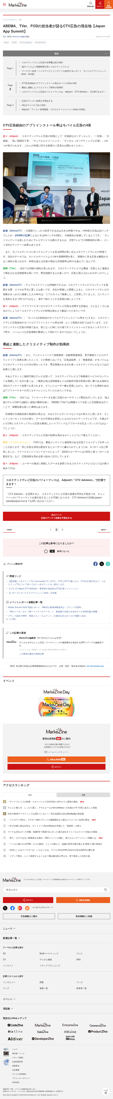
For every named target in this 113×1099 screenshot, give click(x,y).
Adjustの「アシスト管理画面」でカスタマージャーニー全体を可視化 (53, 109)
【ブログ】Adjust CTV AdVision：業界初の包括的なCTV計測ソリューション (43, 588)
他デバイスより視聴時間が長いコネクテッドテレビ (45, 66)
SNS (78, 959)
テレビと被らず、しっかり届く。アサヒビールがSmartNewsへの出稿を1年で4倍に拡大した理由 (52, 807)
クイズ (6, 988)
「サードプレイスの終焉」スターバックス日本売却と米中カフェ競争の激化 (43, 801)
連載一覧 (44, 988)
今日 (30, 795)
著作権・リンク (18, 1053)
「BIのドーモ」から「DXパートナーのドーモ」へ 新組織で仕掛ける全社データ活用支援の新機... (53, 611)
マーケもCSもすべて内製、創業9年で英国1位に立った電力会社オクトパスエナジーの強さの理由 (52, 831)
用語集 (6, 1008)
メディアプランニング (50, 965)
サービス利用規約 (19, 1074)
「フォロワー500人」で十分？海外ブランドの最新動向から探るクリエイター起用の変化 (48, 819)
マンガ (79, 982)
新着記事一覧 (10, 938)
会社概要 (15, 1070)
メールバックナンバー (58, 751)
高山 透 (6, 36)
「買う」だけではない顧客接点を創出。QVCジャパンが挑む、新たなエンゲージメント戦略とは (52, 837)
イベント (7, 999)
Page (10, 68)
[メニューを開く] (4, 4)
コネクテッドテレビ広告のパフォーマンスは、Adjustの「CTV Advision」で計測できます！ (64, 91)
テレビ (6, 42)
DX (4, 953)
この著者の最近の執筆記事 (31, 653)
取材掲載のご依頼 (84, 916)
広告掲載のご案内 (29, 916)
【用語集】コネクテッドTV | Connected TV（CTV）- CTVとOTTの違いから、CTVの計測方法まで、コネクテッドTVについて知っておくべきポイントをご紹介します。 (56, 583)
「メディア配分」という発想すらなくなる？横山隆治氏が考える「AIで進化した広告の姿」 (50, 855)
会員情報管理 (17, 1061)
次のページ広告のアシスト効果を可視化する (56, 516)
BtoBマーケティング (49, 953)
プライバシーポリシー (21, 1078)
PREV (9, 529)
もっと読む (11, 618)
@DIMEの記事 (22, 235)
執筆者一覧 (81, 988)
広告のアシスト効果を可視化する (37, 100)
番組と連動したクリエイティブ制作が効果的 (42, 87)
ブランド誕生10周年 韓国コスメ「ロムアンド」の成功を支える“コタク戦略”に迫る (47, 615)
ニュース (7, 928)
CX (4, 959)
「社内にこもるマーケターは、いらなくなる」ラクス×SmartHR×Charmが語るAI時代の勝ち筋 (51, 849)
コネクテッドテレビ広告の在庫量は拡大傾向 (42, 62)
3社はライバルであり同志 (34, 105)
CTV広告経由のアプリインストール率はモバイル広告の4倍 (49, 83)
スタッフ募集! (17, 1057)
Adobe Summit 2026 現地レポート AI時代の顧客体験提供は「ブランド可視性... (45, 607)
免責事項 (15, 1065)
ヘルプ (15, 1049)
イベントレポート (26, 42)
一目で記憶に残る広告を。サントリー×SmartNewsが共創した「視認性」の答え (44, 825)
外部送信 (15, 1082)
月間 (83, 795)
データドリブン (40, 42)
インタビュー (9, 982)
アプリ (14, 42)
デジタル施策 (46, 959)
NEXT (103, 529)
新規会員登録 (57, 759)
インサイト (8, 965)
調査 (42, 982)
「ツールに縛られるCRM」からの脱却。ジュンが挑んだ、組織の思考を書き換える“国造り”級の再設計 (55, 843)
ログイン (58, 766)
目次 (56, 53)
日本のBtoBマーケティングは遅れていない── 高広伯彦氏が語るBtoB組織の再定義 (46, 813)
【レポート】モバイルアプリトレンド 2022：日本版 (32, 592)
